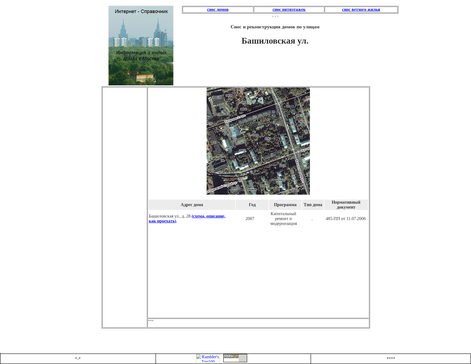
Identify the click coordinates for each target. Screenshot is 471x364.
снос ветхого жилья (361, 9)
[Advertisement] (125, 120)
